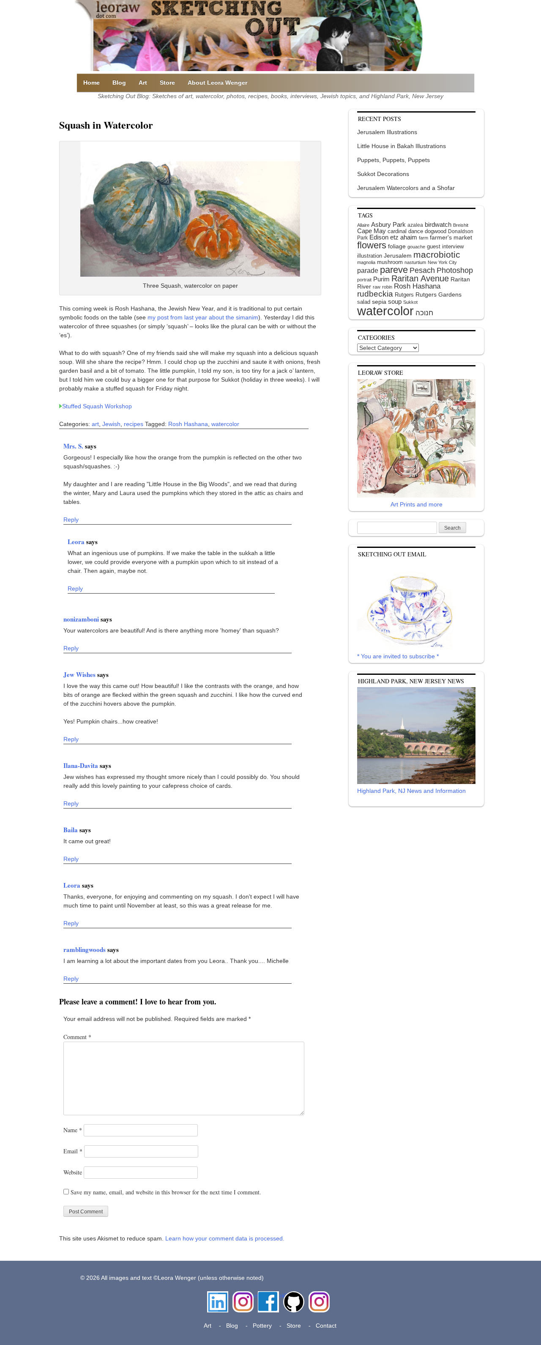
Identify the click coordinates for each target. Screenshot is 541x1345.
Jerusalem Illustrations (387, 132)
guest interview (445, 246)
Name (72, 1130)
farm (423, 237)
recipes (133, 424)
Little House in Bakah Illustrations (401, 146)
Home (91, 82)
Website (72, 1172)
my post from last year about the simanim (203, 317)
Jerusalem (398, 256)
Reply (71, 519)
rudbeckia (375, 293)
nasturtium (415, 262)
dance (415, 231)
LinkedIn (217, 1295)
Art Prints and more (417, 504)
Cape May (371, 231)
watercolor (225, 424)
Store (167, 82)
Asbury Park (388, 224)
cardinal (397, 231)
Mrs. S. (74, 446)
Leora (77, 541)
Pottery (262, 1325)
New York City (442, 262)
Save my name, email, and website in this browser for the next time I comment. (166, 1192)
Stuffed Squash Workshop (97, 406)
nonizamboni (82, 619)
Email (72, 1151)
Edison (378, 237)
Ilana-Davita (81, 765)
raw (376, 286)
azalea (415, 225)
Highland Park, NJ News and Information (411, 790)
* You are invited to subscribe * (398, 656)
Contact (326, 1325)
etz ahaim (403, 237)
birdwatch (438, 224)
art (95, 424)
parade (367, 270)
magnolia (366, 262)
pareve (394, 269)
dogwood (435, 231)
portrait (364, 279)
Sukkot (410, 302)
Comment (77, 1037)
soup (395, 301)
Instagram (243, 1295)
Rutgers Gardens (438, 294)
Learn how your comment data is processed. (224, 1238)
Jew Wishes (80, 674)
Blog (119, 82)
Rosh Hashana (188, 424)
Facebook (268, 1295)
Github (292, 1295)
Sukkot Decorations (383, 174)
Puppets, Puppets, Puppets (393, 160)
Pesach (422, 270)
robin (387, 286)
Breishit (460, 225)
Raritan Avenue (420, 278)
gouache (416, 246)
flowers (371, 245)
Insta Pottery (318, 1300)
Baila (71, 829)
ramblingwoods (85, 949)
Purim (381, 279)
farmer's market (451, 237)
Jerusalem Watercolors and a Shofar (406, 187)
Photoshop (455, 270)
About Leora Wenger (217, 82)
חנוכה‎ (424, 313)
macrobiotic (436, 254)
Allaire (363, 225)
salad (363, 302)
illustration (369, 256)
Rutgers (404, 295)
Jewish (111, 424)
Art (143, 82)
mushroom (390, 262)
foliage (397, 246)
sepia (379, 301)
